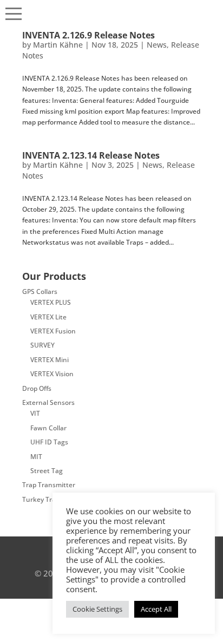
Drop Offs (36, 388)
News (157, 45)
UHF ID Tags (49, 442)
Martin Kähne (58, 45)
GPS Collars (39, 291)
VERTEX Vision (52, 373)
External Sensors (48, 402)
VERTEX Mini (49, 359)
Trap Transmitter (48, 484)
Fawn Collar (48, 428)
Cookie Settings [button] (97, 609)
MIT (36, 456)
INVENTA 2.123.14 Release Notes (91, 155)
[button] (13, 13)
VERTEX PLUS (50, 302)
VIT (35, 413)
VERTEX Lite (48, 317)
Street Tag (46, 470)
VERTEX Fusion (53, 331)
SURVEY (42, 345)
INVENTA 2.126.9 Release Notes (88, 35)
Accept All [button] (156, 609)
